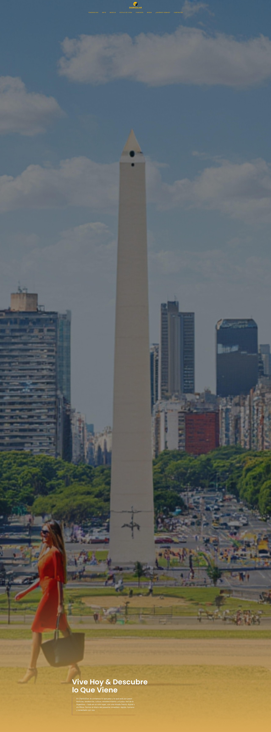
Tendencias (93, 12)
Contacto (178, 12)
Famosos (139, 12)
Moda (149, 12)
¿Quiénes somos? (163, 12)
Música (113, 12)
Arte (104, 12)
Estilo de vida (126, 12)
